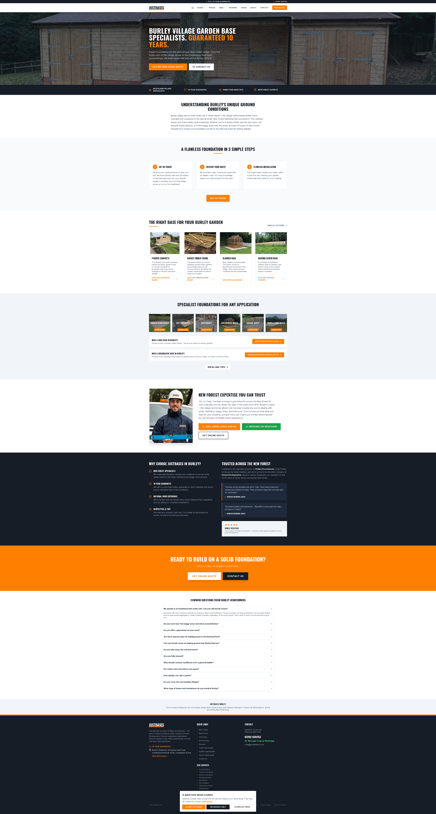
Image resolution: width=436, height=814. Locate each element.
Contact (264, 8)
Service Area (204, 741)
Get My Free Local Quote (168, 67)
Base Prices (203, 733)
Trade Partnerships (206, 748)
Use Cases (203, 737)
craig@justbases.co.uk (254, 744)
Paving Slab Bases (205, 777)
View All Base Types (216, 367)
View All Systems (275, 225)
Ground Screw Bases (206, 775)
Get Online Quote (213, 435)
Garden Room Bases (206, 786)
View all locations (159, 756)
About (253, 8)
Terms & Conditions (280, 805)
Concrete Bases (204, 769)
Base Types (203, 730)
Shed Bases (203, 780)
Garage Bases (203, 788)
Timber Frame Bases (206, 772)
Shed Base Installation (267, 341)
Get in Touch (218, 198)
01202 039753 (281, 1)
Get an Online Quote (206, 755)
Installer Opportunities (207, 751)
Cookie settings (265, 805)
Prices (212, 8)
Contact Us (203, 67)
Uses (221, 8)
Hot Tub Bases (204, 783)
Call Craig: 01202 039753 (221, 426)
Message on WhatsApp (263, 426)
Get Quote (280, 8)
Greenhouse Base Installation (263, 355)
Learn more (207, 801)
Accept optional (194, 807)
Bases (200, 8)
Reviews (233, 8)
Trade (244, 8)
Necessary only (218, 807)
